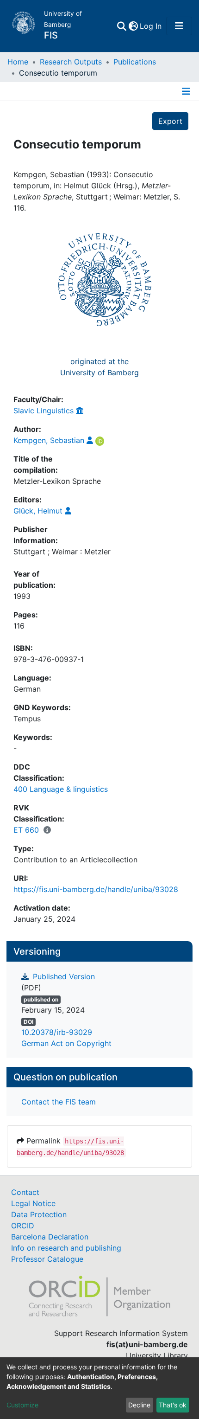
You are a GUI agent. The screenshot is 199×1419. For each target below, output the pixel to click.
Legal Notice (33, 1203)
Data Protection (39, 1214)
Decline (139, 1405)
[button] (133, 26)
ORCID (22, 1225)
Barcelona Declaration (49, 1236)
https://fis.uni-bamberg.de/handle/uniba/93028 (95, 889)
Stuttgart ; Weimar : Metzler (62, 551)
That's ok (173, 1405)
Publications (134, 61)
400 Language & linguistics (60, 789)
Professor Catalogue (47, 1259)
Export (170, 121)
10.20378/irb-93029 (56, 1032)
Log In (151, 26)
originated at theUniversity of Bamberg (99, 367)
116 (19, 625)
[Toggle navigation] (179, 26)
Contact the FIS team (58, 1101)
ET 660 (26, 830)
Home (17, 61)
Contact (25, 1192)
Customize (22, 1405)
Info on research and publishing (66, 1247)
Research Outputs (71, 61)
